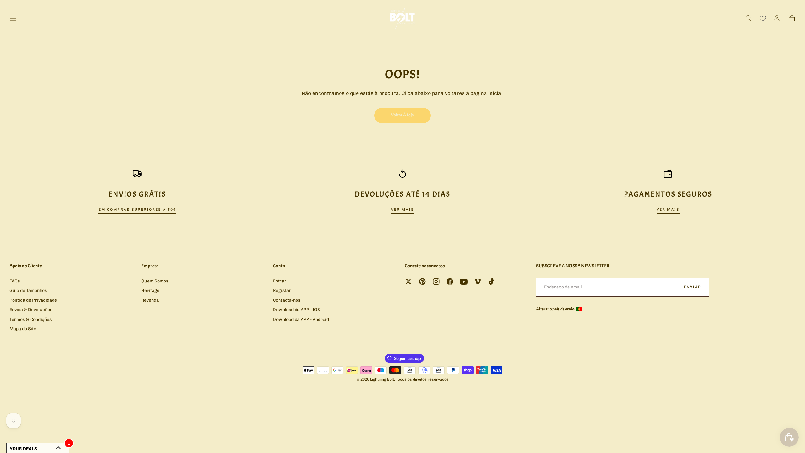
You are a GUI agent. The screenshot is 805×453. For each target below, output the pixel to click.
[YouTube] (464, 281)
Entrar (279, 281)
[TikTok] (491, 281)
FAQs (14, 281)
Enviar (692, 287)
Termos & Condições (30, 319)
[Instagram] (436, 281)
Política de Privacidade (33, 300)
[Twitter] (408, 281)
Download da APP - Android (301, 319)
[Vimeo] (478, 281)
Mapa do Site (22, 329)
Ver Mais (402, 209)
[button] (13, 18)
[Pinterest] (422, 281)
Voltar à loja (402, 115)
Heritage (150, 290)
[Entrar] (776, 18)
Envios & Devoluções (31, 309)
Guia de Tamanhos (28, 290)
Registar (282, 290)
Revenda (150, 300)
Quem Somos (155, 281)
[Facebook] (450, 281)
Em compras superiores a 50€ (137, 209)
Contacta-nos (287, 300)
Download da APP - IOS (296, 309)
